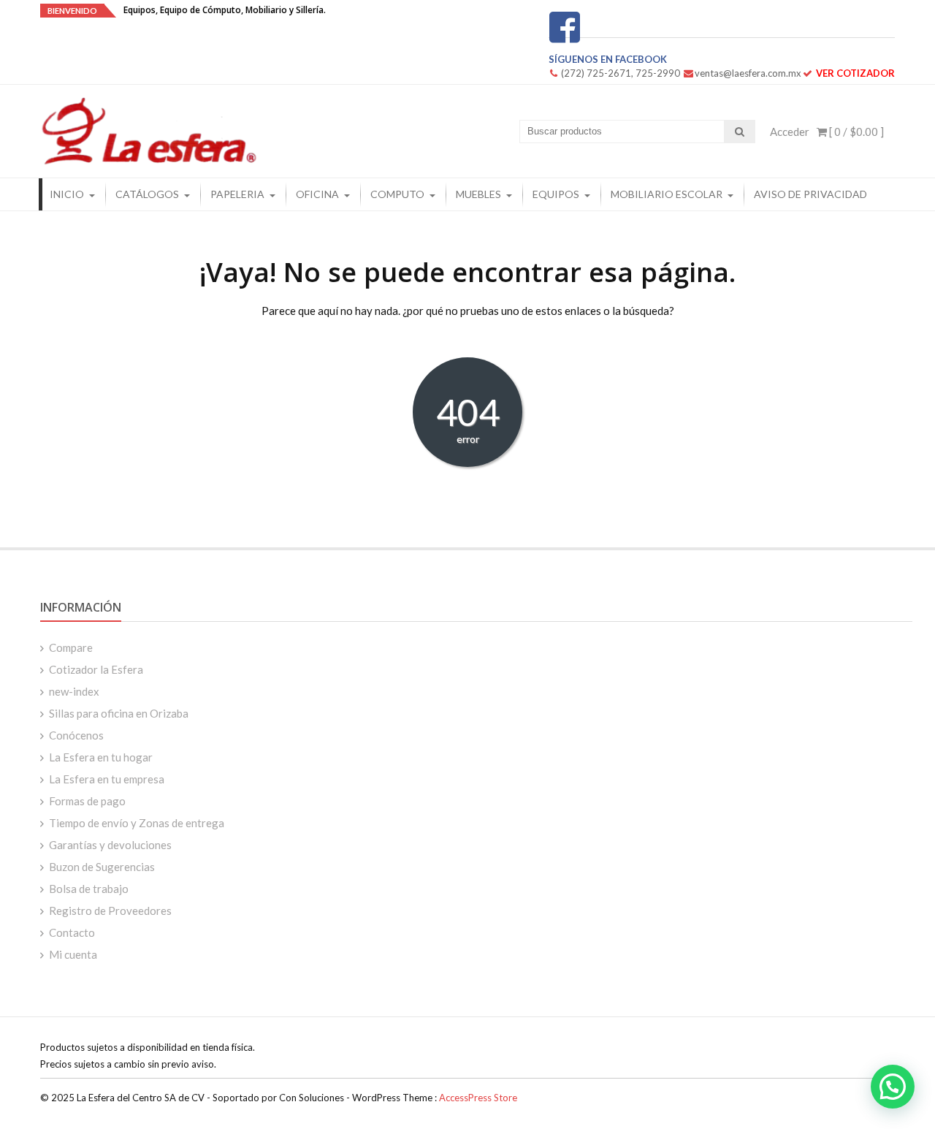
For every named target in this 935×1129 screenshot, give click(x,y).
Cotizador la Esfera (96, 669)
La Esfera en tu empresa (106, 779)
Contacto (72, 932)
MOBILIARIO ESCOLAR (666, 194)
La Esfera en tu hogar (101, 757)
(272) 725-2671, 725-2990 (620, 73)
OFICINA (317, 194)
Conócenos (76, 735)
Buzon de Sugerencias (102, 866)
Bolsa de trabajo (89, 888)
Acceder (789, 131)
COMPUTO (397, 194)
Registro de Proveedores (110, 910)
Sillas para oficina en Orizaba (118, 713)
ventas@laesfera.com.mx (748, 73)
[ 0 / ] (855, 131)
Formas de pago (87, 800)
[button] (893, 1087)
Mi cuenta (73, 954)
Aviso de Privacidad (810, 194)
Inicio (67, 194)
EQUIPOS (556, 194)
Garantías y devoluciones (110, 844)
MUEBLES (478, 194)
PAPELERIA (237, 194)
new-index (74, 691)
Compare (71, 647)
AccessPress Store (478, 1097)
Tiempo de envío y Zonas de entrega (136, 822)
